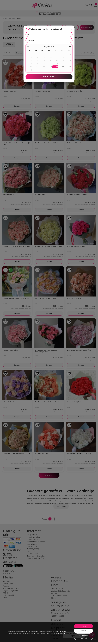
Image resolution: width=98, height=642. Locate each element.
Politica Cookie (54, 633)
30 (70, 67)
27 (51, 67)
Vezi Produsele (49, 77)
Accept (83, 626)
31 (31, 70)
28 (57, 67)
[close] (71, 29)
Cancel (83, 631)
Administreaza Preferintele (83, 637)
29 (63, 67)
